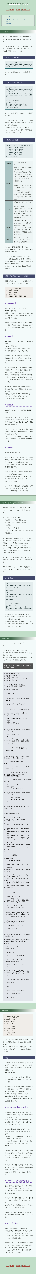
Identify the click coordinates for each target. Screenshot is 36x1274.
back (18, 9)
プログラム (9, 21)
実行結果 (8, 23)
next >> (26, 9)
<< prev (10, 9)
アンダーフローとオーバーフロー (16, 19)
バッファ (8, 17)
